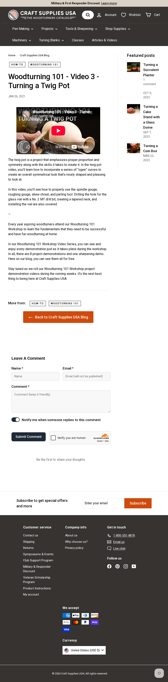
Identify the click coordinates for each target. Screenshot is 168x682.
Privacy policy (74, 548)
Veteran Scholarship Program (36, 580)
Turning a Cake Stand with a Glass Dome (151, 116)
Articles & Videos (104, 40)
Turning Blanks (50, 40)
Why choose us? (76, 542)
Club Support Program (38, 560)
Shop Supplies (116, 29)
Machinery (20, 40)
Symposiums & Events (38, 554)
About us (71, 535)
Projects (47, 29)
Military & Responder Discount (37, 569)
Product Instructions (37, 588)
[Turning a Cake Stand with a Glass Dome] (133, 109)
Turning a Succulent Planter (151, 70)
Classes (78, 40)
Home (11, 55)
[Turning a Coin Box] (133, 148)
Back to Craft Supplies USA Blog (61, 317)
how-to (17, 64)
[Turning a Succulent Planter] (133, 67)
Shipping (28, 542)
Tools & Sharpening (80, 29)
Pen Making (21, 29)
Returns (28, 548)
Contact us (30, 535)
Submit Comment (29, 437)
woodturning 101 (44, 64)
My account (31, 594)
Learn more (109, 3)
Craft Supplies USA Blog (34, 55)
